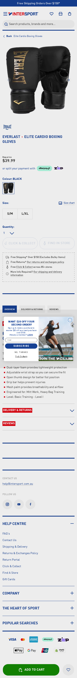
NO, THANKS (21, 352)
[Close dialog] (70, 320)
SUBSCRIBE (21, 346)
